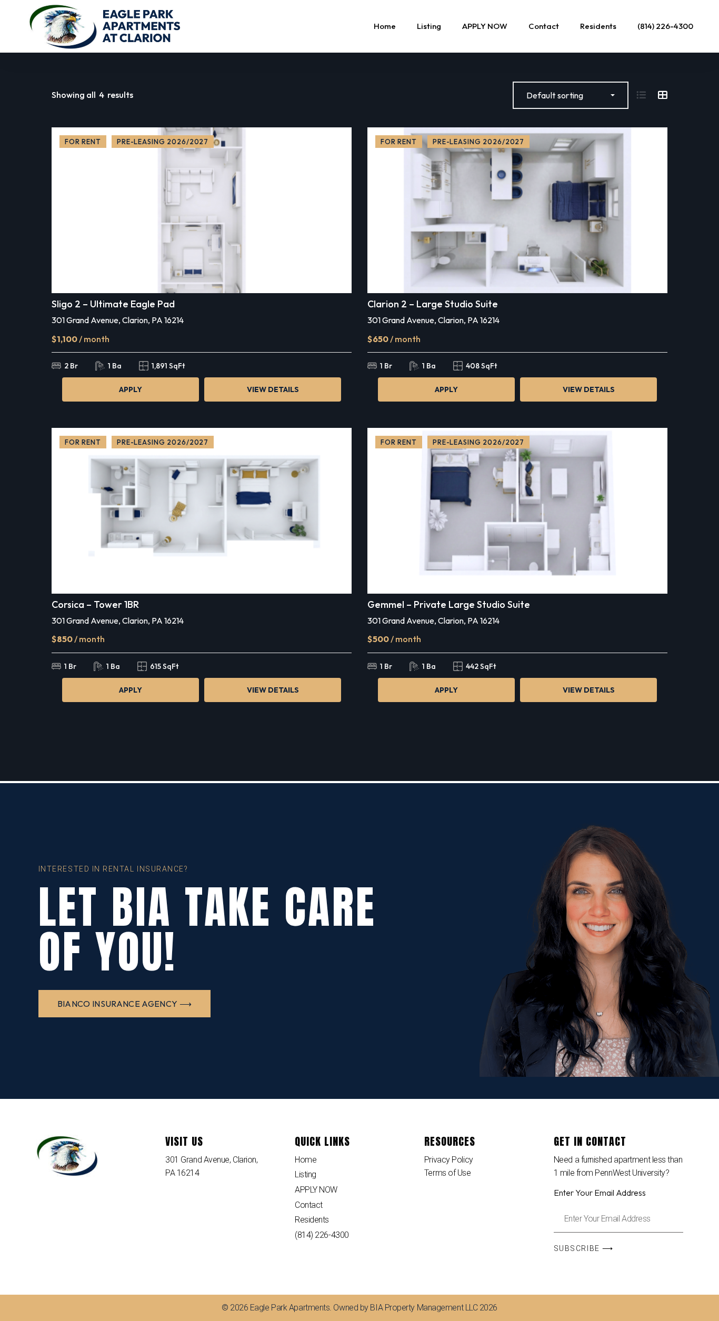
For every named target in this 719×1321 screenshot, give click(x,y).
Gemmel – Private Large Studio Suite (448, 604)
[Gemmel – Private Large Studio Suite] (517, 511)
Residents (312, 1220)
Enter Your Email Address (600, 1192)
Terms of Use (447, 1173)
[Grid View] (662, 95)
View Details (273, 389)
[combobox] (570, 95)
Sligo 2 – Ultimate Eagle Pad (113, 304)
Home (305, 1160)
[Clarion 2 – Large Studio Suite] (517, 210)
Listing (305, 1174)
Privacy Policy (448, 1160)
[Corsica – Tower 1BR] (202, 511)
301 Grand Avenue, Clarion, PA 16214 (118, 320)
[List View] (641, 95)
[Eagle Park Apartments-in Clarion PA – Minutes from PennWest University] (105, 26)
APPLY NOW (316, 1190)
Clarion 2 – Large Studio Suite (432, 304)
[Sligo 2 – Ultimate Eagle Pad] (202, 210)
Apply (130, 389)
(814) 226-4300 (322, 1235)
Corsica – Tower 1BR (95, 604)
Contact (309, 1205)
